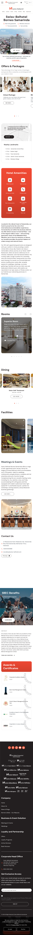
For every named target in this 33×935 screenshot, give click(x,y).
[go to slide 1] (14, 403)
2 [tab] (14, 356)
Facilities (20, 11)
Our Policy (4, 631)
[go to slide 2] (16, 403)
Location (7, 11)
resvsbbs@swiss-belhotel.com (12, 552)
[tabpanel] (16, 335)
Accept (10, 929)
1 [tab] (11, 356)
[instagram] (16, 747)
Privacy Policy (15, 925)
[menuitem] (16, 802)
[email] (9, 747)
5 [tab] (21, 356)
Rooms (12, 11)
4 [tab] (19, 356)
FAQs (24, 11)
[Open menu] (2, 3)
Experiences (28, 11)
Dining (15, 11)
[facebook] (13, 747)
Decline (23, 929)
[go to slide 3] (18, 403)
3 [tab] (16, 356)
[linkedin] (23, 747)
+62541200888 (7, 549)
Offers (3, 11)
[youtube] (20, 747)
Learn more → (16, 60)
